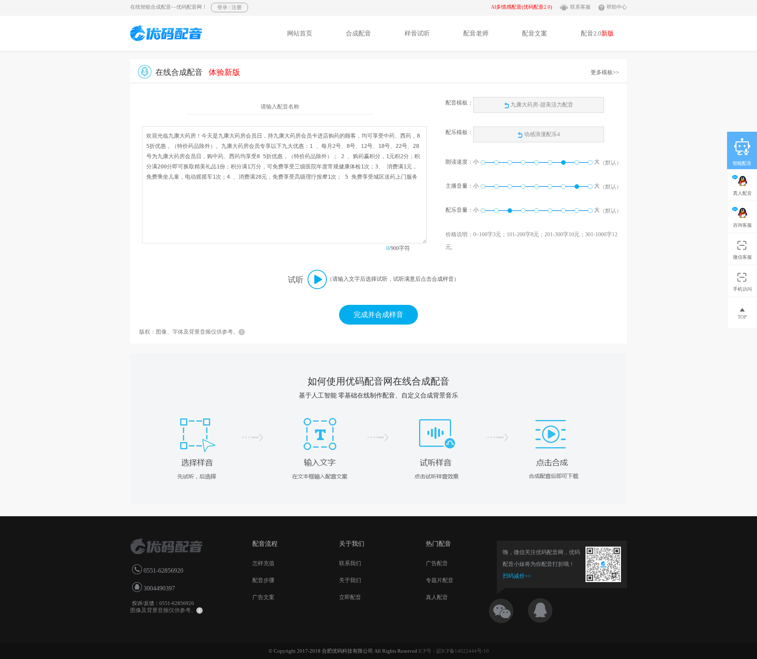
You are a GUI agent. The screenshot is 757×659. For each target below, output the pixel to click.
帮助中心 (616, 7)
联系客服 (580, 7)
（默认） (611, 163)
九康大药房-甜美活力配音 (541, 105)
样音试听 (417, 33)
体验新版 (224, 72)
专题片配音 (439, 580)
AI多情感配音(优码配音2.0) (521, 7)
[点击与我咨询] (547, 608)
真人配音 (437, 597)
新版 (607, 33)
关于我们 (350, 580)
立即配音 (350, 597)
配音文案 (534, 33)
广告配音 (437, 563)
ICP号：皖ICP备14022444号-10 (453, 651)
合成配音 (358, 33)
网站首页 (299, 33)
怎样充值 (263, 563)
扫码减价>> (517, 576)
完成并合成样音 (378, 315)
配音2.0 (597, 33)
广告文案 (263, 597)
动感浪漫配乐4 (542, 134)
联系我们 (350, 563)
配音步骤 (263, 580)
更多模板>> (605, 72)
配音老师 (476, 33)
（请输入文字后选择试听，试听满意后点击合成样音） (393, 279)
